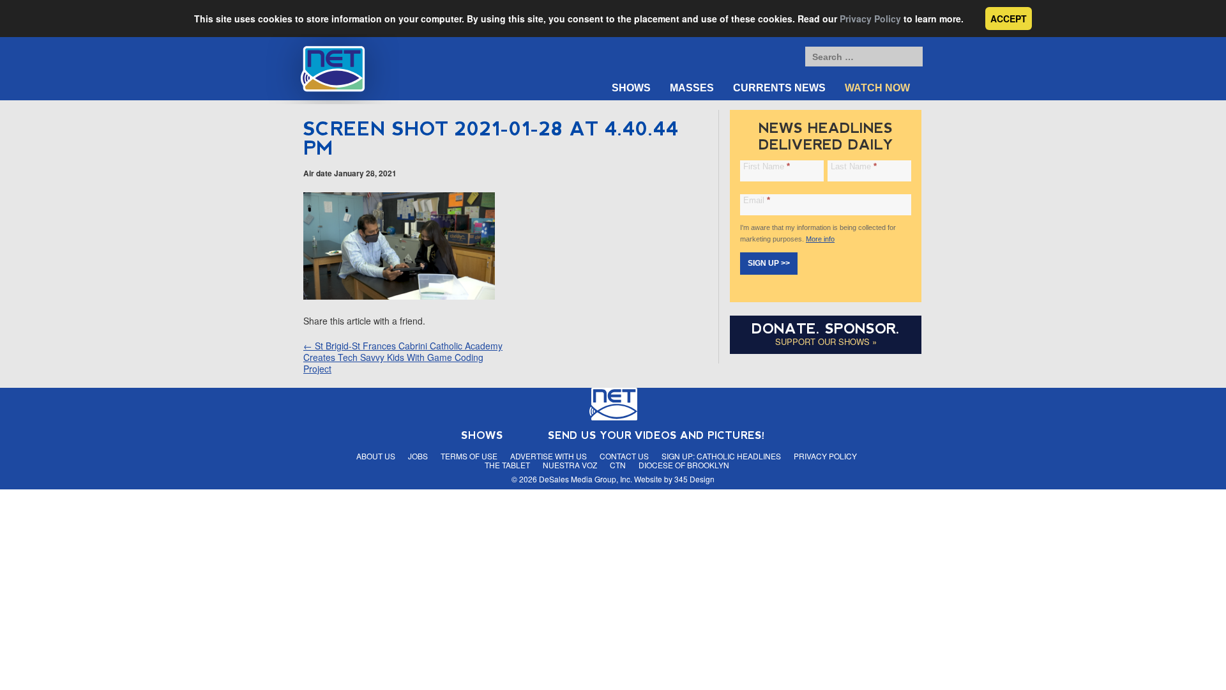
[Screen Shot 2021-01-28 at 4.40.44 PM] (399, 295)
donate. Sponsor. (826, 329)
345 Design (694, 478)
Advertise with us (548, 455)
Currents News (779, 87)
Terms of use (469, 455)
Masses (692, 87)
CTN (618, 464)
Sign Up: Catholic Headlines (721, 455)
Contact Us (624, 455)
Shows (631, 87)
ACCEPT (1008, 18)
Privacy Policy (870, 18)
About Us (375, 455)
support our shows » (826, 341)
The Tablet (507, 464)
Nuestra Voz (570, 464)
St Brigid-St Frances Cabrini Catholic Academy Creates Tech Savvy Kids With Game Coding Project (403, 357)
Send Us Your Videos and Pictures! (656, 435)
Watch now (877, 87)
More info (820, 239)
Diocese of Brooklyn (684, 464)
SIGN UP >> (769, 263)
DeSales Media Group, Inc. (585, 478)
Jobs (418, 455)
